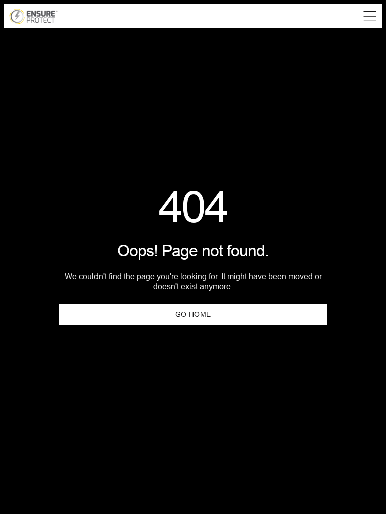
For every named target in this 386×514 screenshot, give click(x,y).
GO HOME (193, 314)
